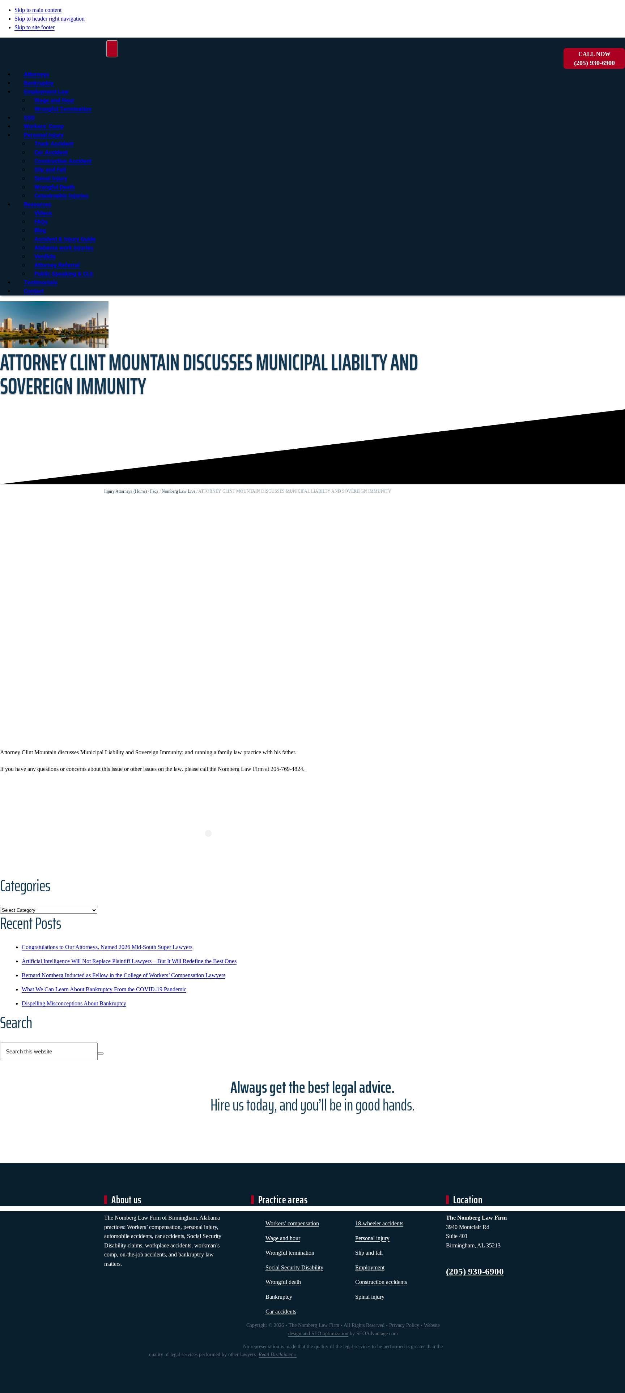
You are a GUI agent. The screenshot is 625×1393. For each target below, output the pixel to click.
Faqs (154, 491)
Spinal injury (369, 1297)
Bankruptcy (278, 1297)
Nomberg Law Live (178, 491)
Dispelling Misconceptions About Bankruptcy (74, 1003)
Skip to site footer (34, 27)
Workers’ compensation (292, 1223)
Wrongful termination (289, 1253)
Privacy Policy (404, 1325)
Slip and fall (369, 1253)
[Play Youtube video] (208, 623)
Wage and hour (282, 1238)
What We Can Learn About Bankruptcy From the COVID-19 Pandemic (104, 989)
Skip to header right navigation (49, 19)
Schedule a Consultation (312, 1131)
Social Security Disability (294, 1267)
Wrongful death (283, 1282)
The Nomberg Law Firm (314, 1325)
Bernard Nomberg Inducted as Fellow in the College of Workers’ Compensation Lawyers (123, 975)
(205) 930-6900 (594, 58)
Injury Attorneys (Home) (125, 491)
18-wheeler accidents (379, 1223)
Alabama (209, 1218)
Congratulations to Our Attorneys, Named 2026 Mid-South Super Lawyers (107, 947)
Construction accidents (381, 1282)
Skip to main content (37, 10)
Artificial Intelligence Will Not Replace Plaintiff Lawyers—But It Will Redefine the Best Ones (129, 961)
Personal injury (372, 1238)
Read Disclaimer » (278, 1354)
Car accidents (280, 1311)
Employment (369, 1267)
